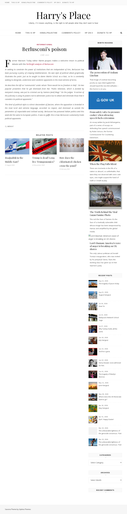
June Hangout (104, 385)
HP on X (57, 2)
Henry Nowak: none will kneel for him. (110, 364)
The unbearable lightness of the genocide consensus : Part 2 (110, 432)
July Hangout (103, 340)
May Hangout (104, 408)
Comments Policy (44, 2)
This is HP (15, 2)
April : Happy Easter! (106, 419)
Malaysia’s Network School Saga (109, 318)
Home (7, 2)
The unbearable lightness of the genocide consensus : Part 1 (110, 443)
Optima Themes (25, 509)
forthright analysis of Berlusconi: (40, 64)
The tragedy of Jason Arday (109, 283)
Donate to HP (68, 2)
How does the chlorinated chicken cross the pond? (70, 161)
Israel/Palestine (28, 2)
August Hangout (105, 295)
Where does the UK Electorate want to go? (110, 398)
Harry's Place (63, 15)
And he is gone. (104, 351)
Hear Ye (102, 306)
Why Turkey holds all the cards (108, 330)
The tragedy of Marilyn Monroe (107, 375)
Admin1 (10, 126)
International (44, 45)
